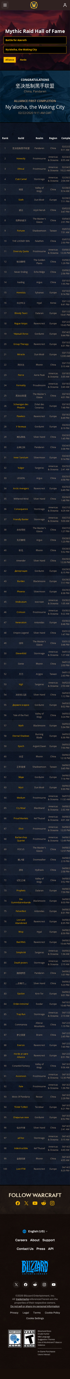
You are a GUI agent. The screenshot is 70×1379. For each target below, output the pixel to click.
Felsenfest (21, 911)
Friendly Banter (21, 519)
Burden (21, 581)
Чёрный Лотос (21, 333)
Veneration (20, 622)
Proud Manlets (21, 818)
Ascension (21, 1076)
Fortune (21, 230)
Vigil (21, 684)
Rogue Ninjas (20, 323)
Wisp (20, 931)
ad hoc (21, 1137)
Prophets (21, 890)
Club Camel (21, 179)
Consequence (21, 509)
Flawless (21, 416)
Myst (20, 787)
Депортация (21, 570)
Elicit (21, 828)
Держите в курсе (21, 704)
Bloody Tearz (21, 313)
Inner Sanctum (21, 457)
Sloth (21, 199)
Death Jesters (21, 962)
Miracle (21, 354)
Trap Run (21, 1014)
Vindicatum (21, 601)
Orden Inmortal (21, 1003)
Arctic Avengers (21, 488)
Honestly (21, 158)
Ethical (21, 168)
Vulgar (21, 467)
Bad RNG (21, 942)
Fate (21, 1086)
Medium (21, 797)
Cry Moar (21, 808)
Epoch (21, 746)
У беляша (21, 426)
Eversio (21, 1045)
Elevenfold (21, 653)
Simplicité (21, 952)
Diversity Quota (21, 251)
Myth (21, 725)
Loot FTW (20, 1168)
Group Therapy (21, 344)
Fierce (21, 375)
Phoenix (21, 591)
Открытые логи (21, 1117)
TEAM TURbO (21, 1107)
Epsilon (21, 993)
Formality (21, 385)
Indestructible (21, 1148)
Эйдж (21, 777)
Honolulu (21, 292)
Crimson (21, 612)
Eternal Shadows (21, 735)
